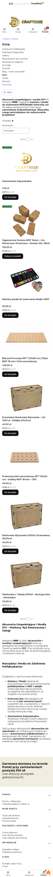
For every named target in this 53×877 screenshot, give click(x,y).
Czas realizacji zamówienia (14, 838)
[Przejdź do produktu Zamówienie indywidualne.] (26, 162)
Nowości (6, 81)
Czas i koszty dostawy (12, 835)
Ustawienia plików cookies (14, 804)
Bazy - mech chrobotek (13, 71)
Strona (23, 139)
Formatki (6, 65)
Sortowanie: (7, 125)
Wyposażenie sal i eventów (15, 59)
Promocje (7, 84)
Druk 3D (6, 68)
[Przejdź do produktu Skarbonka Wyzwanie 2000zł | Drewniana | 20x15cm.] (26, 516)
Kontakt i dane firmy (12, 863)
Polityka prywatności (12, 852)
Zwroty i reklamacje (11, 801)
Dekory (5, 55)
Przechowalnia (9, 821)
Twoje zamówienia (11, 815)
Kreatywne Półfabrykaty (13, 49)
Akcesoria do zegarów (12, 62)
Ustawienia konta (10, 818)
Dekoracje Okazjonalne (13, 52)
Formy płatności (10, 832)
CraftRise (10, 39)
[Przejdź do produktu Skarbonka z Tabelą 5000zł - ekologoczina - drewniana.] (26, 575)
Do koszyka (10, 197)
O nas (5, 866)
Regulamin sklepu (10, 849)
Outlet (5, 78)
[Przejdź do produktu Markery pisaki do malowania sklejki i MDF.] (26, 280)
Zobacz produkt (12, 256)
